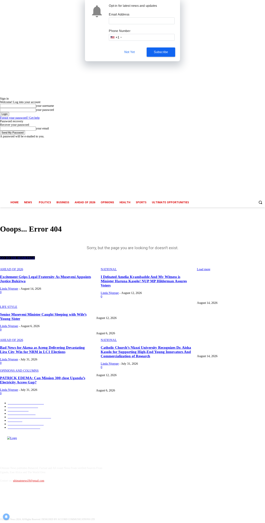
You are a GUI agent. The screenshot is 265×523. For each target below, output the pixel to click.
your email (42, 128)
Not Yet (129, 52)
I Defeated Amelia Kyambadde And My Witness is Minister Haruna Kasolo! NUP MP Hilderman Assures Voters (157, 311)
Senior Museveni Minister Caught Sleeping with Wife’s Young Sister (133, 326)
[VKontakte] (44, 498)
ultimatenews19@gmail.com (28, 480)
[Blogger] (4, 498)
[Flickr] (24, 498)
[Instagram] (246, 141)
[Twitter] (252, 141)
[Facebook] (241, 141)
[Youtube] (263, 141)
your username (45, 105)
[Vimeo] (257, 141)
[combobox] (116, 37)
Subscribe (161, 52)
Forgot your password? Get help (20, 117)
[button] (260, 202)
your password (45, 109)
